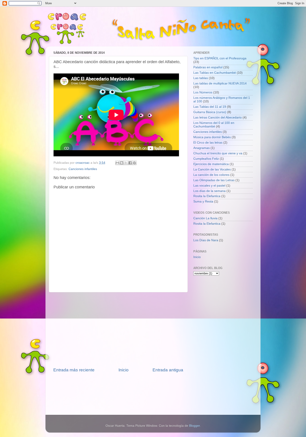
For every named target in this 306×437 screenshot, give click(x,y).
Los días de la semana (209, 191)
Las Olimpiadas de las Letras (214, 180)
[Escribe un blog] (121, 163)
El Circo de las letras (207, 142)
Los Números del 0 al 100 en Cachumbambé (213, 124)
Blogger (194, 425)
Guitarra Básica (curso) (209, 112)
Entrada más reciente (74, 370)
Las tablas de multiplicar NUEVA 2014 (220, 83)
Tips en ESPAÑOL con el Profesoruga (219, 58)
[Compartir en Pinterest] (134, 163)
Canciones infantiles (83, 169)
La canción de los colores (211, 175)
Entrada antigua (168, 370)
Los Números (202, 92)
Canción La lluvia (205, 218)
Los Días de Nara (205, 240)
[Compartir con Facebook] (130, 163)
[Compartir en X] (126, 163)
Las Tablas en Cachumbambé (214, 72)
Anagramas (201, 148)
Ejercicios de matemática (211, 164)
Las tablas (200, 78)
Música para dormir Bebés (212, 137)
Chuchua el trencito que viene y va (217, 153)
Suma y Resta (203, 201)
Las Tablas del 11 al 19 (209, 106)
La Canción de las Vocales (212, 169)
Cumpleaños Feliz (206, 158)
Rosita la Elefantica (206, 196)
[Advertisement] (118, 329)
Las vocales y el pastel (209, 185)
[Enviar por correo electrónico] (117, 163)
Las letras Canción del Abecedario (217, 117)
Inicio (124, 370)
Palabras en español (207, 67)
